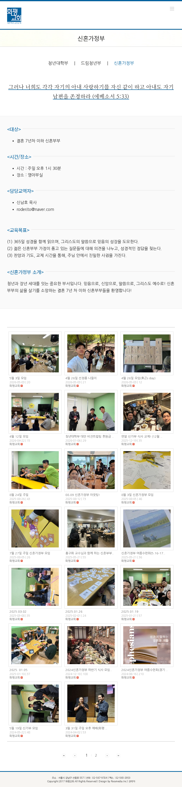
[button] (14, 385)
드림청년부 (91, 63)
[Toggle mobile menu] (172, 8)
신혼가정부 (124, 63)
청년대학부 (58, 63)
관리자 (132, 781)
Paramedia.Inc (119, 781)
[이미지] (35, 353)
